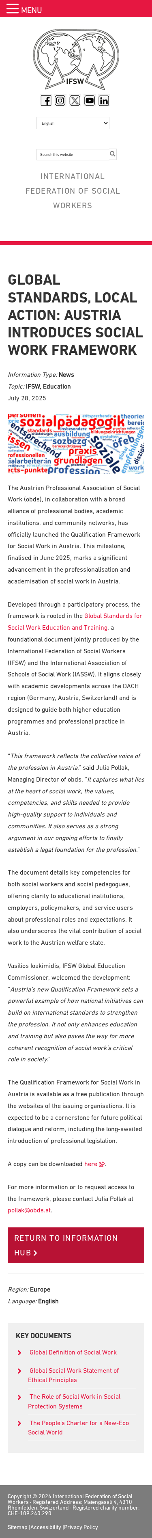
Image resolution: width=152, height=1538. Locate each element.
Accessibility (45, 1527)
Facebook (46, 100)
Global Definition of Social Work (73, 1352)
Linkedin (104, 100)
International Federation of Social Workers (76, 61)
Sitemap (18, 1527)
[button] (13, 9)
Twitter (75, 100)
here (90, 1163)
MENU (31, 10)
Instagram (60, 100)
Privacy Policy (81, 1527)
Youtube (89, 100)
